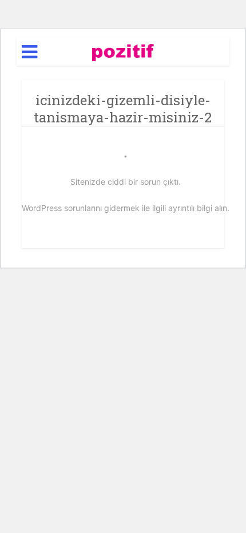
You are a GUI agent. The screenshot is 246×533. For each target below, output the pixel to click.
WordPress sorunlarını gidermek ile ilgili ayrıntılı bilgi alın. (125, 208)
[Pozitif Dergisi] (123, 50)
